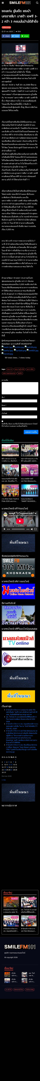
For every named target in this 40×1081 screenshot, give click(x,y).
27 (11, 770)
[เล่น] (4, 529)
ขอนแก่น (9, 369)
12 (9, 765)
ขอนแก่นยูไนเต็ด (19, 369)
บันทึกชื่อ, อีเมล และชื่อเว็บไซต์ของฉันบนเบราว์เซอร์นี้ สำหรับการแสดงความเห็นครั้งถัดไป (19, 425)
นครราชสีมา (30, 369)
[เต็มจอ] (35, 529)
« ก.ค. (4, 780)
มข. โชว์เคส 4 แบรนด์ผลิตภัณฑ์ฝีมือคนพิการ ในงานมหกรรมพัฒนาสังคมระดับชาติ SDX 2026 (21, 719)
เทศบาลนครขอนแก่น (9, 373)
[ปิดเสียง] (32, 529)
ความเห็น (5, 380)
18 (7, 767)
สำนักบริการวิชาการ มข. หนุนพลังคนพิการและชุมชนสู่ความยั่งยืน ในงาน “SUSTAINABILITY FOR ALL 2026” (22, 726)
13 (11, 765)
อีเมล (4, 405)
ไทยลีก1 (20, 373)
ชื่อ (3, 397)
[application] (20, 521)
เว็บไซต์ (4, 413)
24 (5, 770)
